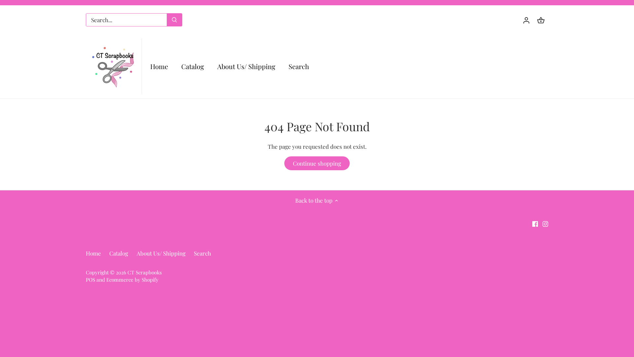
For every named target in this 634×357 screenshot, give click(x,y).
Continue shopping (317, 163)
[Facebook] (535, 223)
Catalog (118, 253)
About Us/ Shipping (161, 253)
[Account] (526, 20)
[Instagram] (545, 223)
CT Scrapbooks (144, 272)
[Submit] (174, 20)
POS (90, 279)
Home (93, 253)
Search (202, 253)
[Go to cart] (541, 20)
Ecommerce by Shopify (132, 279)
